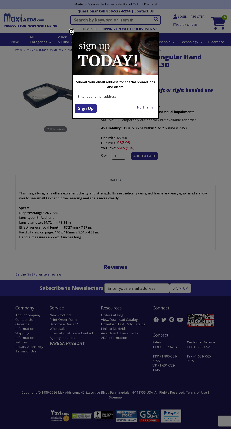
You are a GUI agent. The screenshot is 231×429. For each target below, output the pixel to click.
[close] (71, 31)
